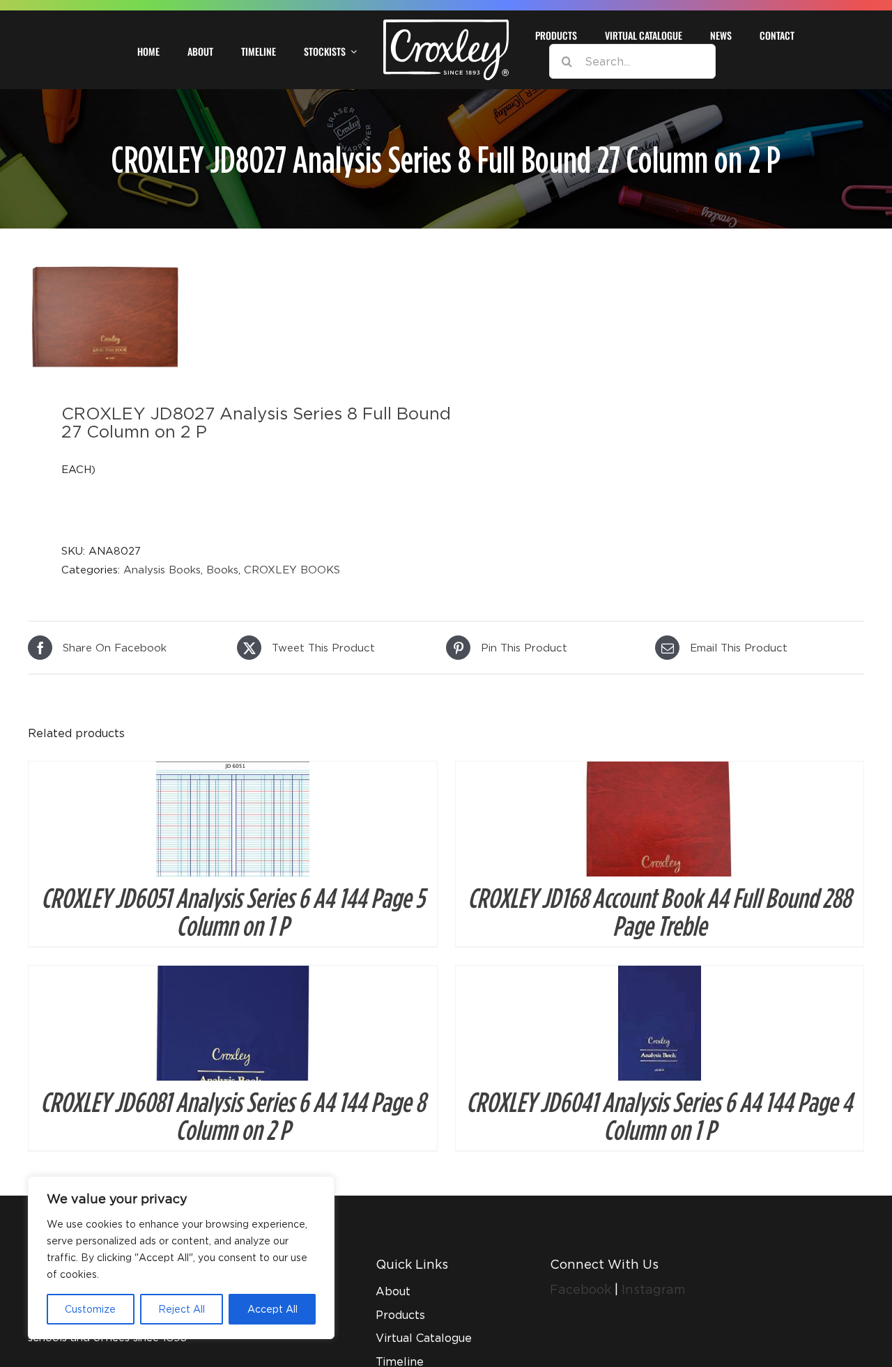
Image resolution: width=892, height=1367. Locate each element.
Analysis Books (162, 569)
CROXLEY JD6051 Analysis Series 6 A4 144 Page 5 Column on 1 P (232, 911)
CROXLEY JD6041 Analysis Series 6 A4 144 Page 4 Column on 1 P (659, 1115)
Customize (90, 1309)
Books (222, 569)
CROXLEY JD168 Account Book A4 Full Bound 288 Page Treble (659, 911)
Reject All (181, 1309)
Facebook (582, 1289)
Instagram (654, 1289)
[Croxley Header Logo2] (445, 24)
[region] (181, 1257)
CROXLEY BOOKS (292, 569)
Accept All (272, 1309)
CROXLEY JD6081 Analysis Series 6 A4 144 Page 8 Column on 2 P (232, 1115)
